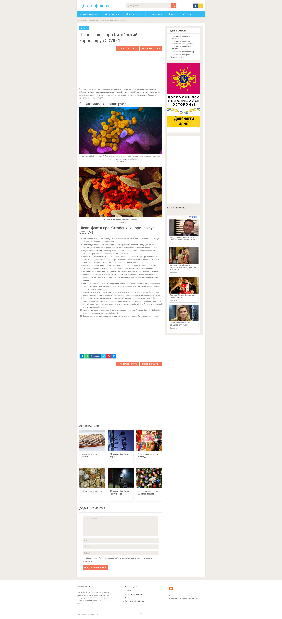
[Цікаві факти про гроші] (92, 478)
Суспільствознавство (134, 594)
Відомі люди (135, 14)
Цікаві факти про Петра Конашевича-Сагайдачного (182, 42)
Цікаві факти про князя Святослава (180, 37)
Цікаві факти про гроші (92, 491)
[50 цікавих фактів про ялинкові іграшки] (149, 478)
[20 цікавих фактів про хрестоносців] (121, 478)
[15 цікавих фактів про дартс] (121, 440)
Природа (112, 14)
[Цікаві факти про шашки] (92, 440)
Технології (156, 14)
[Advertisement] (120, 69)
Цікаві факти (94, 5)
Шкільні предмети (131, 587)
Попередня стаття (128, 48)
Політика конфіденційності (134, 601)
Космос (189, 14)
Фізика (129, 591)
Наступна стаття (150, 48)
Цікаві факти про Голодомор (182, 52)
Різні (173, 14)
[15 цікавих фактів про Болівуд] (149, 440)
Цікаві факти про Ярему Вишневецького (180, 56)
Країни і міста (89, 14)
